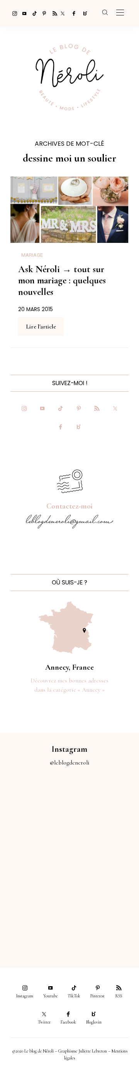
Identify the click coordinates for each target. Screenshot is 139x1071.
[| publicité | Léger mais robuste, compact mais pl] (35, 881)
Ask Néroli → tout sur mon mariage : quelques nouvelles (62, 280)
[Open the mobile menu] (120, 13)
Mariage (32, 255)
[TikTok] (32, 13)
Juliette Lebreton (92, 1051)
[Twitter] (62, 13)
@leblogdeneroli (70, 762)
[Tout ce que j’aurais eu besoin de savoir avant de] (35, 920)
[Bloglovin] (82, 13)
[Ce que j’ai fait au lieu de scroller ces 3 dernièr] (35, 803)
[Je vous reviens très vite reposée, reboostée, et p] (104, 842)
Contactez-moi (69, 506)
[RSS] (52, 13)
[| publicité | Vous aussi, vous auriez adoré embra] (104, 881)
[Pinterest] (42, 13)
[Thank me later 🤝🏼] (104, 920)
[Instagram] (12, 13)
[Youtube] (22, 13)
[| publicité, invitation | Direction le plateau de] (104, 803)
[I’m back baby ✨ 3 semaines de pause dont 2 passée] (35, 842)
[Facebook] (72, 13)
